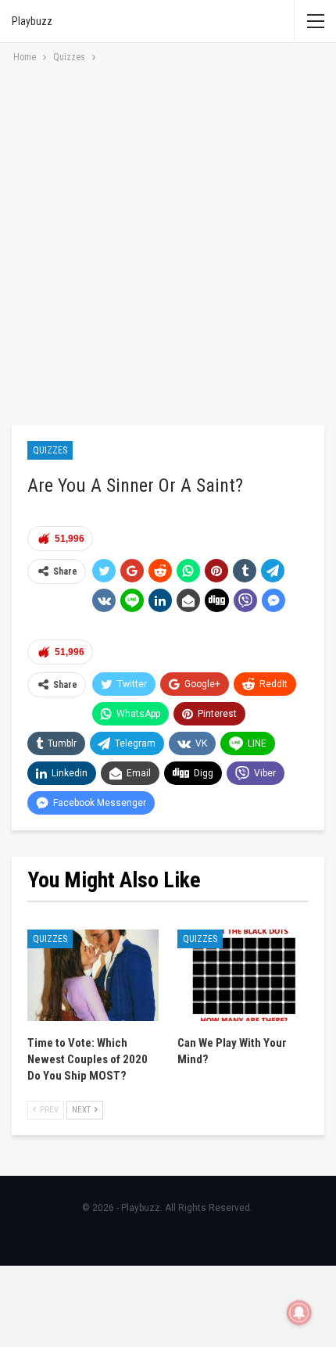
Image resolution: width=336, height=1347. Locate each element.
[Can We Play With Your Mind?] (243, 976)
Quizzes (50, 450)
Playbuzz (32, 21)
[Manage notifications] (299, 1312)
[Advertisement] (168, 241)
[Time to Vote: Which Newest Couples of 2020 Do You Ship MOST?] (93, 976)
